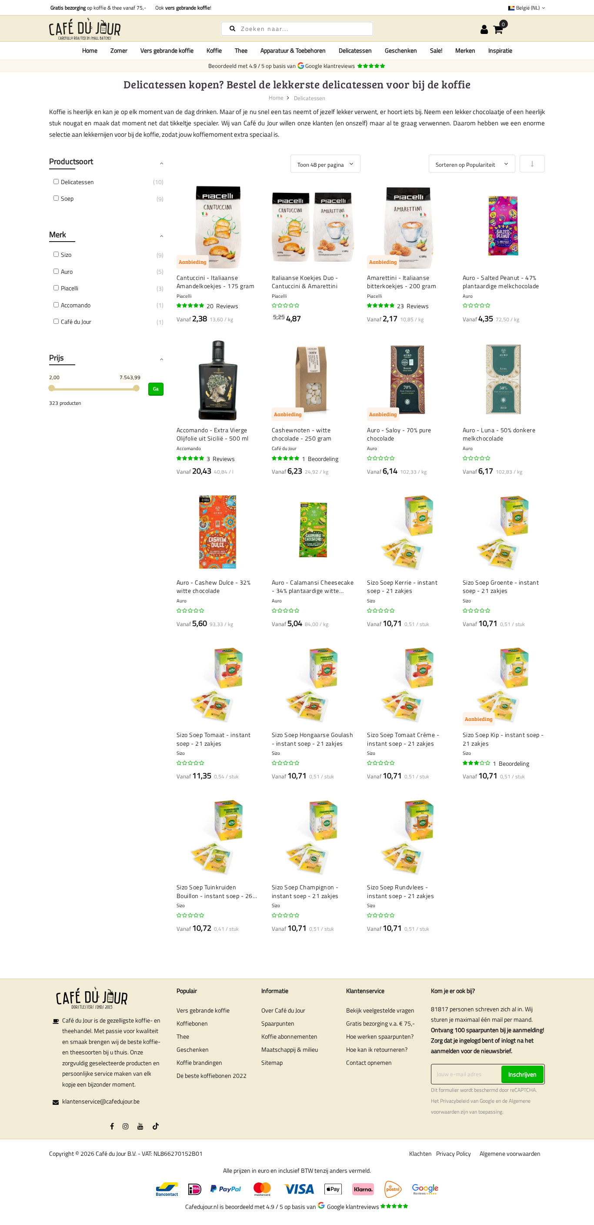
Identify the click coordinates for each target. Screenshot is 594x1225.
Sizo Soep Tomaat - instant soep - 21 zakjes (214, 738)
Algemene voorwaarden (510, 1153)
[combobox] (297, 29)
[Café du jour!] (127, 28)
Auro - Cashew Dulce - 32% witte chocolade (214, 586)
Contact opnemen (369, 1062)
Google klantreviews (331, 65)
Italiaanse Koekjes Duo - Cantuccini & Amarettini (305, 281)
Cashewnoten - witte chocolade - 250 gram (302, 434)
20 (222, 305)
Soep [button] (67, 198)
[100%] (286, 458)
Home (89, 50)
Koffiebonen (192, 1023)
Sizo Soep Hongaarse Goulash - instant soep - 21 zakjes (313, 738)
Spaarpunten (277, 1023)
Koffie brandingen (199, 1062)
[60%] (477, 763)
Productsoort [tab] (71, 161)
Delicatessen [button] (77, 181)
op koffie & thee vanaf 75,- (98, 7)
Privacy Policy (453, 1153)
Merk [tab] (57, 234)
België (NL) (528, 7)
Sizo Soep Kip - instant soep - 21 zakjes (503, 738)
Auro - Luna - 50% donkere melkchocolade (499, 434)
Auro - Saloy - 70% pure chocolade (399, 434)
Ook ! (182, 7)
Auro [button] (67, 271)
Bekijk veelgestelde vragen (380, 1010)
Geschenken (193, 1049)
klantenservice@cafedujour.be (101, 1101)
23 (413, 305)
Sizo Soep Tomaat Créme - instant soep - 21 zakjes (403, 738)
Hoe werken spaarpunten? (380, 1036)
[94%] (191, 305)
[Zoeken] (232, 28)
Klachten (420, 1153)
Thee (183, 1036)
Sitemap (272, 1062)
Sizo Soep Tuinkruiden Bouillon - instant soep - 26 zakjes (215, 891)
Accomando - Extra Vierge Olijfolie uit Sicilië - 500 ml (213, 434)
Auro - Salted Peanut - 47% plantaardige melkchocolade (501, 281)
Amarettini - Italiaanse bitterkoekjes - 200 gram (401, 281)
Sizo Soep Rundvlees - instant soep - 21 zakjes (400, 891)
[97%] (191, 458)
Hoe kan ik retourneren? (376, 1049)
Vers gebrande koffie (203, 1010)
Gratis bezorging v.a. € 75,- (380, 1023)
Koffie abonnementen (289, 1036)
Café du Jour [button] (76, 321)
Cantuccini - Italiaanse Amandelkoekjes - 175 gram (216, 281)
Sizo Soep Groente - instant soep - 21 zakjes (501, 586)
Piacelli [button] (69, 288)
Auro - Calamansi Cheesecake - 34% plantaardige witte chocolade (313, 586)
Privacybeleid (454, 1101)
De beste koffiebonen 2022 (212, 1075)
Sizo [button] (66, 254)
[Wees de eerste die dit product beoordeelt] (286, 305)
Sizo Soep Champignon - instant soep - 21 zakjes (305, 891)
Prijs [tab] (56, 357)
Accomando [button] (75, 305)
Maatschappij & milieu (289, 1049)
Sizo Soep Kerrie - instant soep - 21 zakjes (402, 586)
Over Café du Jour (283, 1010)
